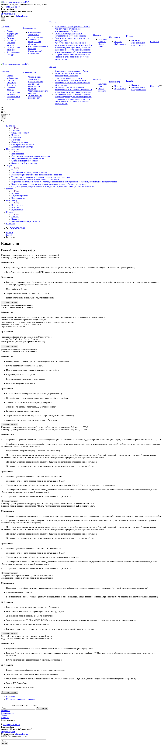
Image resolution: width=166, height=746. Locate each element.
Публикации (120, 44)
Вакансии (135, 40)
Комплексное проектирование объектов (72, 26)
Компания (5, 27)
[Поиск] (3, 19)
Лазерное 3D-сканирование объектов (34, 41)
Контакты (154, 42)
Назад (16, 128)
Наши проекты (102, 45)
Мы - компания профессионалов (138, 44)
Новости (118, 42)
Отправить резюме (9, 302)
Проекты (97, 35)
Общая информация (12, 32)
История (10, 36)
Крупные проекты (102, 40)
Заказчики (11, 40)
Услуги (52, 22)
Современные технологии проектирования (35, 34)
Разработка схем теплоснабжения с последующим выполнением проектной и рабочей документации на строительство (73, 45)
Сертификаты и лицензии (13, 48)
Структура (11, 38)
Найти (4, 744)
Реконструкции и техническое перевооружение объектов (68, 30)
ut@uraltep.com (8, 14)
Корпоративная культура (13, 53)
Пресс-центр (114, 37)
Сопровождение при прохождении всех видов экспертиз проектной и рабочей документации (72, 56)
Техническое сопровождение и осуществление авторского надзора (70, 34)
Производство (29, 28)
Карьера (129, 36)
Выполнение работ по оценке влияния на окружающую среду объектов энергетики (73, 51)
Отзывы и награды (11, 44)
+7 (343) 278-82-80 (11, 7)
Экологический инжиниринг (35, 52)
